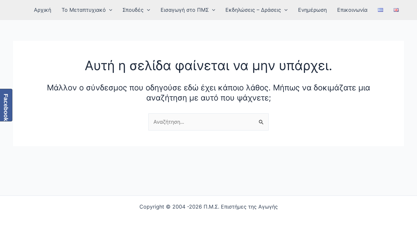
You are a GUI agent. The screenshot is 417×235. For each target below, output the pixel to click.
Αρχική (42, 10)
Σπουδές (133, 10)
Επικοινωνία (352, 10)
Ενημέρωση (312, 10)
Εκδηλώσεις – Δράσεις (253, 10)
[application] (109, 10)
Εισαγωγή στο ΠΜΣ (185, 10)
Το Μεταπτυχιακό (84, 10)
